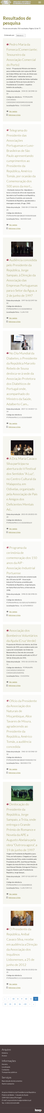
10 (26, 999)
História (5, 1053)
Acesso (4, 1056)
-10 (13, 999)
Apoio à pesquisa (8, 1084)
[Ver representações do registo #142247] (22, 918)
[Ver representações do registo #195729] (22, 342)
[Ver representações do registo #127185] (22, 249)
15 (15, 1004)
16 (20, 1004)
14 (10, 1004)
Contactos (5, 1070)
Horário (5, 1064)
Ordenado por (9, 35)
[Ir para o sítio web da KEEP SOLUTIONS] (38, 1110)
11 (31, 999)
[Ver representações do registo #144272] (22, 448)
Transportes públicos (9, 1072)
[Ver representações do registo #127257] (22, 793)
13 (5, 1004)
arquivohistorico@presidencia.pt (19, 1100)
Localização (6, 1067)
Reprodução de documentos (12, 1081)
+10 (25, 1004)
